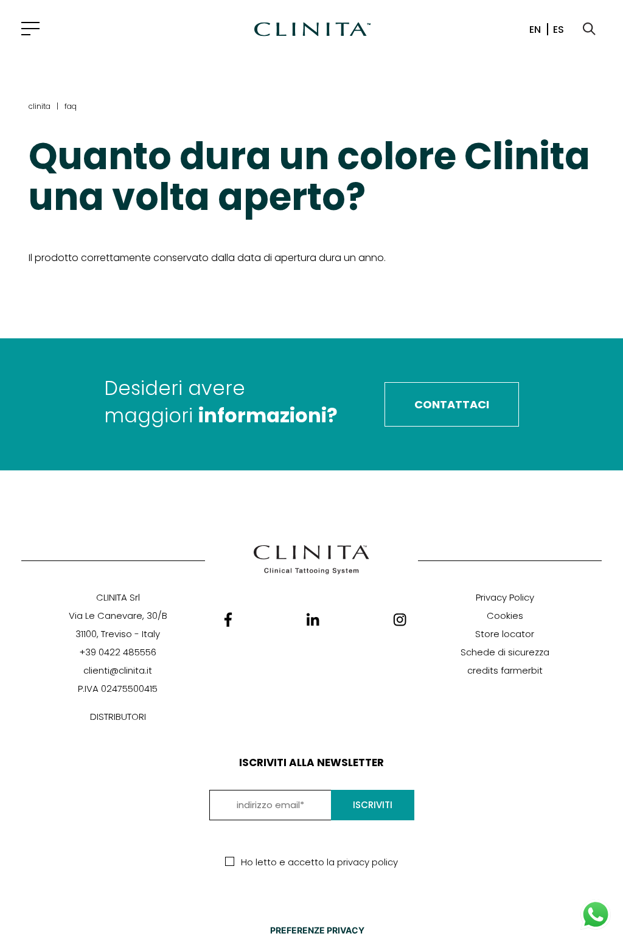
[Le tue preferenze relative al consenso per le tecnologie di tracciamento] (317, 930)
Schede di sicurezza (505, 652)
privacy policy (367, 862)
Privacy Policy (505, 597)
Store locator (504, 633)
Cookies (505, 615)
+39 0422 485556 (117, 652)
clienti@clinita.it (117, 670)
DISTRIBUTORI (118, 716)
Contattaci (451, 404)
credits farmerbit (505, 670)
